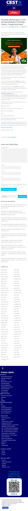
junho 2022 (3, 324)
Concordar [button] (5, 507)
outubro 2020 (4, 347)
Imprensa (24, 27)
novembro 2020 (17, 345)
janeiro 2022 (17, 329)
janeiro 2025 (17, 288)
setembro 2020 (17, 347)
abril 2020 (3, 354)
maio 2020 (16, 352)
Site (2, 177)
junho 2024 (3, 297)
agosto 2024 (4, 295)
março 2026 (17, 274)
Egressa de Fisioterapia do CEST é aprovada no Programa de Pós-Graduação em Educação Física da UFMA (13, 247)
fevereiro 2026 (4, 276)
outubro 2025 (4, 279)
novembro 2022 (17, 318)
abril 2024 (3, 299)
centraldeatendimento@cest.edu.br (10, 95)
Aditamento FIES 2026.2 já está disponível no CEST (13, 229)
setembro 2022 (17, 320)
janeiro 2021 (17, 343)
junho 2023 (3, 311)
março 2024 (17, 299)
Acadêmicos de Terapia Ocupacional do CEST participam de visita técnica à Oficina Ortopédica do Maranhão (13, 212)
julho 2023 (16, 308)
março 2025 (17, 286)
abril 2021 (3, 340)
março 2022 (17, 327)
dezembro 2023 (4, 304)
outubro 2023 (4, 306)
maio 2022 (16, 324)
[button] (14, 8)
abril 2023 (3, 313)
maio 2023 (16, 311)
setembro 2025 (17, 279)
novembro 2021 (17, 331)
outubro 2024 (4, 292)
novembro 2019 (4, 359)
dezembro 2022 (4, 318)
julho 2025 (16, 281)
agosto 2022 (4, 322)
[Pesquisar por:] (9, 196)
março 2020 (17, 354)
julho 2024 (16, 295)
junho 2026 (3, 272)
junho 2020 (3, 352)
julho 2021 (16, 336)
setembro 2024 (17, 292)
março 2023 (17, 313)
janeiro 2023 (17, 315)
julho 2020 (16, 350)
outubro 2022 (4, 320)
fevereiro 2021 (4, 343)
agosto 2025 (4, 281)
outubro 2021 (4, 334)
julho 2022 (16, 322)
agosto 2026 (4, 269)
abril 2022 (3, 327)
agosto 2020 (4, 350)
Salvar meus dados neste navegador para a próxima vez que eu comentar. (14, 185)
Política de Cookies (6, 505)
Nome (3, 165)
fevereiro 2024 (4, 302)
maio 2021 (16, 338)
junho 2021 (3, 338)
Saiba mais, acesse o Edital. (6, 127)
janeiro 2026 (17, 276)
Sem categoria (12, 137)
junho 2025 (3, 283)
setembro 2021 (17, 334)
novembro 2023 (17, 304)
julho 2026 (16, 269)
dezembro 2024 (4, 290)
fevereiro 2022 (4, 329)
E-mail (3, 171)
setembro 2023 (17, 306)
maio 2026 (16, 272)
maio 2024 (16, 297)
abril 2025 (3, 286)
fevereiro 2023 (4, 315)
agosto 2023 (4, 308)
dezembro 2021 (4, 331)
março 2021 (17, 340)
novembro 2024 (17, 290)
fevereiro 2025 (4, 288)
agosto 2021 (4, 336)
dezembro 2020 (4, 345)
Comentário (5, 147)
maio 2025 (16, 283)
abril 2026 (3, 274)
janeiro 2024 (17, 302)
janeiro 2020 (17, 357)
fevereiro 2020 (4, 357)
